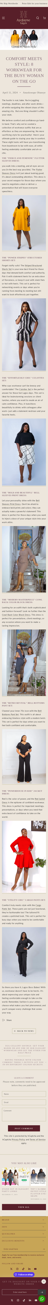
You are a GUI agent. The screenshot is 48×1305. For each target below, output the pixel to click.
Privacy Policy (18, 1139)
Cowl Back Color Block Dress (16, 615)
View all (24, 1207)
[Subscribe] (44, 1249)
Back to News (25, 1031)
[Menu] (3, 18)
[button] (37, 18)
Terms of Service (38, 1139)
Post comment (24, 1129)
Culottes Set (25, 389)
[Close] (44, 1281)
